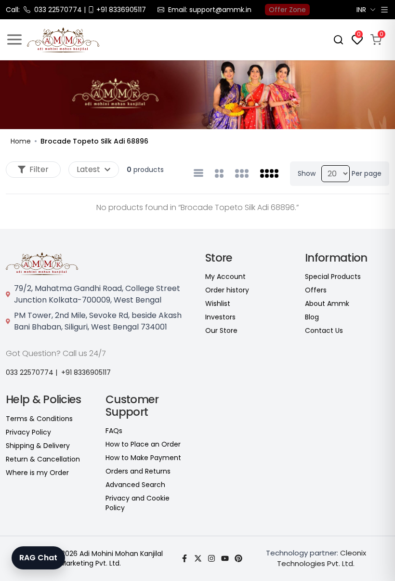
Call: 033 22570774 (44, 9)
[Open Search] (338, 39)
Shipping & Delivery (38, 445)
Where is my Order (37, 472)
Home (21, 141)
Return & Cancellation (43, 459)
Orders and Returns (138, 471)
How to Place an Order (143, 444)
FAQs (113, 431)
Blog (312, 317)
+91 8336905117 (86, 372)
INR (361, 9)
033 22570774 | (31, 372)
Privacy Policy (28, 432)
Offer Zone (287, 9)
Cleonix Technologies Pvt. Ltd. (321, 558)
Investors (220, 317)
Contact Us (324, 330)
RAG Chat (38, 557)
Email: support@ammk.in (209, 9)
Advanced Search (135, 484)
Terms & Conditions (39, 418)
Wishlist (217, 303)
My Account (225, 276)
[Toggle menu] (14, 39)
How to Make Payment (143, 457)
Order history (227, 290)
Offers (316, 290)
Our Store (221, 330)
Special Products (333, 276)
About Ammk (327, 303)
